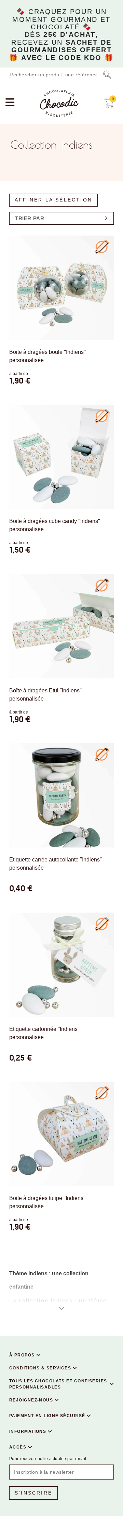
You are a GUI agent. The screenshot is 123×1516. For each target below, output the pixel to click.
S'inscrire (33, 1493)
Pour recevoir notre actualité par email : (49, 1458)
